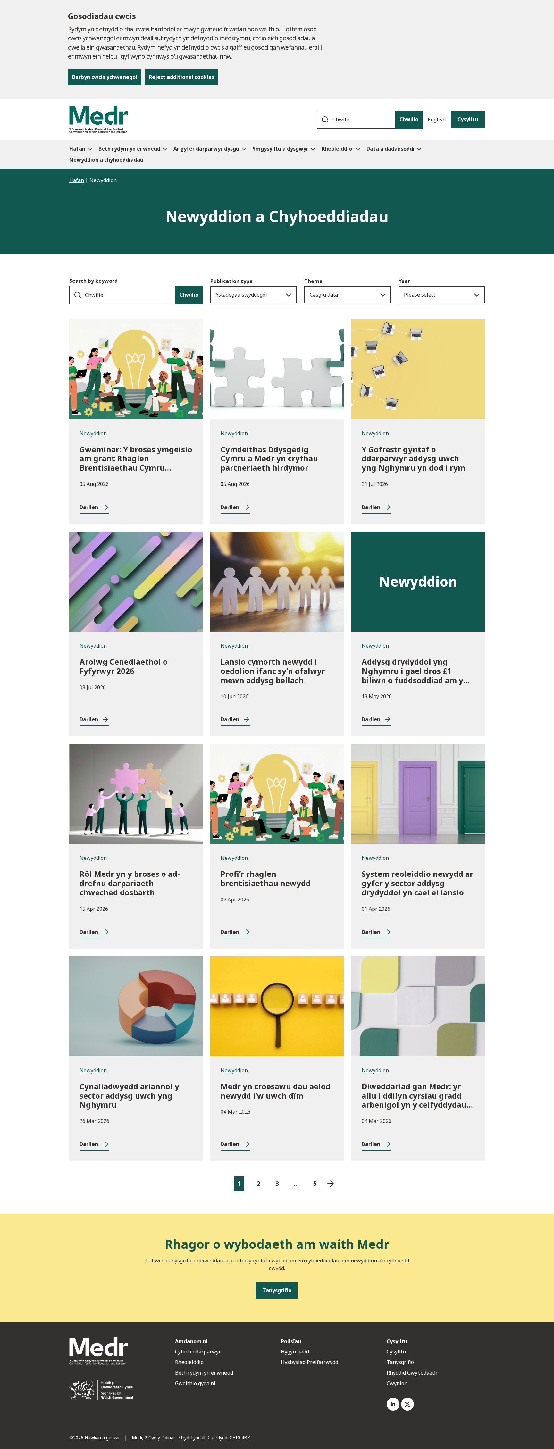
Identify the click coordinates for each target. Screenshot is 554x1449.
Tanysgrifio (400, 1362)
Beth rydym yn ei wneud (204, 1372)
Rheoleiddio (190, 1362)
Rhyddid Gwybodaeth (412, 1372)
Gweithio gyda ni (195, 1383)
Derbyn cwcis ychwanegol (104, 76)
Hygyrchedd (295, 1351)
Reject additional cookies (181, 76)
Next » (331, 1183)
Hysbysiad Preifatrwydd (309, 1362)
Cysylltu (467, 119)
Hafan (76, 180)
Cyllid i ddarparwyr (198, 1351)
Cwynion (397, 1383)
